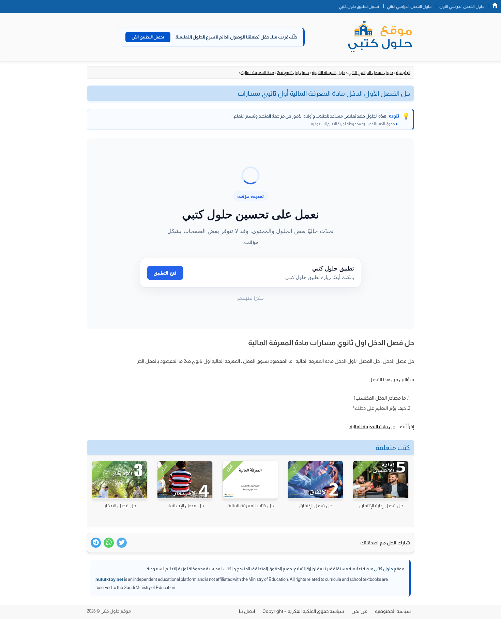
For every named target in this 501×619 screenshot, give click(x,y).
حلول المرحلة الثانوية (328, 72)
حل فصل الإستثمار (185, 505)
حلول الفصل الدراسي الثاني (409, 6)
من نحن (359, 611)
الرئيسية (403, 72)
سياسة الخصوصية (393, 611)
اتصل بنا (247, 611)
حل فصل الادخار (120, 505)
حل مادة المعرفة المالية (372, 426)
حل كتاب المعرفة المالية (250, 505)
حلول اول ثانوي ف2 (293, 72)
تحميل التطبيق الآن (148, 37)
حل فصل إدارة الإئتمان (381, 505)
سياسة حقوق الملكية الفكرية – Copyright (303, 611)
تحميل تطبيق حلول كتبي (359, 6)
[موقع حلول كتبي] (380, 37)
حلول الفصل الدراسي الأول (461, 6)
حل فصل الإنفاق (315, 505)
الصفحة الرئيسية (495, 5)
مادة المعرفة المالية (257, 72)
